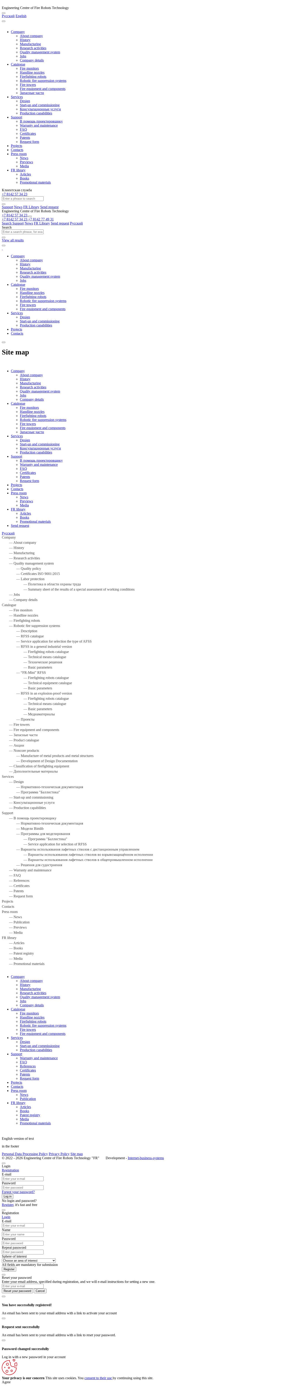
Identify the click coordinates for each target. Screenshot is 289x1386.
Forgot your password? (18, 1192)
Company (18, 32)
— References (15, 880)
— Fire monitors (17, 610)
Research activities (33, 48)
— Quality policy (21, 568)
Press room (19, 154)
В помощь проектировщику (41, 121)
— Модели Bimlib (23, 828)
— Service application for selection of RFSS (44, 844)
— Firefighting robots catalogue (35, 652)
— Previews (14, 927)
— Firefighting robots (21, 620)
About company (31, 36)
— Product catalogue (20, 740)
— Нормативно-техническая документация (42, 787)
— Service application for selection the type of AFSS (47, 641)
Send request (49, 207)
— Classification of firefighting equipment (35, 766)
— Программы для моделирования (36, 834)
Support (16, 117)
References (28, 1066)
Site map (76, 1154)
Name (6, 1230)
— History (13, 548)
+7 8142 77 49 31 (41, 219)
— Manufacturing (18, 553)
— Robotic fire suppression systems (31, 626)
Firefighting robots (33, 76)
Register (7, 1205)
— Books (12, 948)
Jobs (23, 56)
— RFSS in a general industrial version (37, 646)
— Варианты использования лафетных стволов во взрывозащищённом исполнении (77, 854)
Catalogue (18, 64)
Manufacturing (30, 44)
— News (12, 917)
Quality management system (40, 52)
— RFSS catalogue (23, 636)
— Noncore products (20, 750)
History (25, 40)
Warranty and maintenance (39, 125)
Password (9, 1183)
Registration (10, 1170)
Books (24, 178)
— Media (12, 932)
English (21, 16)
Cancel (40, 1291)
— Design (13, 782)
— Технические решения (32, 662)
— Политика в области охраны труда (41, 584)
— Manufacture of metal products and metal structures (47, 756)
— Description (19, 631)
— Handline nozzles (20, 615)
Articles (25, 174)
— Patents (13, 891)
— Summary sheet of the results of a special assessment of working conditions (68, 589)
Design (25, 101)
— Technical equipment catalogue (37, 683)
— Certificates (16, 886)
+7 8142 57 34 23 (14, 194)
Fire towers (28, 85)
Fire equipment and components (42, 89)
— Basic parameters (27, 667)
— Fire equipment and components (30, 730)
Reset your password (17, 1291)
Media (24, 166)
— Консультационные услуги (28, 802)
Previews (26, 162)
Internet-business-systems (146, 1158)
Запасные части (32, 93)
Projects (16, 146)
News (24, 158)
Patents (25, 138)
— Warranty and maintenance (26, 870)
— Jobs (11, 594)
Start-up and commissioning (40, 105)
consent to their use (98, 1378)
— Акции (13, 745)
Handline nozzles (32, 72)
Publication (28, 1099)
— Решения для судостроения (32, 865)
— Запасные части (20, 735)
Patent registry (30, 1115)
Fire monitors (29, 68)
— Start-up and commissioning (27, 797)
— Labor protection (23, 579)
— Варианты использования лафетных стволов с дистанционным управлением (70, 849)
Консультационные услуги (40, 109)
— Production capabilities (24, 808)
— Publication (16, 922)
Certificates (28, 133)
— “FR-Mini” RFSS (24, 672)
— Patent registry (18, 953)
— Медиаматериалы (28, 714)
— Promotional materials (23, 964)
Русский (8, 16)
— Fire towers (16, 724)
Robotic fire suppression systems (43, 81)
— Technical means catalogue (34, 657)
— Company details (19, 600)
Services (17, 97)
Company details (32, 60)
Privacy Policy (59, 1154)
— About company (19, 542)
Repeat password (14, 1247)
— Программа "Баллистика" (31, 792)
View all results (13, 240)
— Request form (17, 896)
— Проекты (18, 719)
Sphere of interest (14, 1256)
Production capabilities (36, 113)
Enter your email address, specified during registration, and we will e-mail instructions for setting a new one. (78, 1282)
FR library (18, 170)
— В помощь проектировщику (29, 818)
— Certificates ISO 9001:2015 (31, 574)
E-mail (6, 1174)
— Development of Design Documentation (40, 761)
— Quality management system (28, 563)
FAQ (23, 129)
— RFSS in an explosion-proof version (37, 693)
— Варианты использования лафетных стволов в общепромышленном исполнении (77, 860)
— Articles (13, 943)
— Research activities (21, 558)
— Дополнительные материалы (30, 771)
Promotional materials (35, 182)
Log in (8, 1196)
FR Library (31, 207)
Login (6, 1217)
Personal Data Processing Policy (25, 1154)
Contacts (17, 150)
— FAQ (11, 875)
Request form (29, 142)
